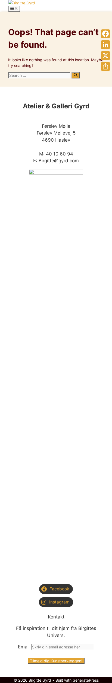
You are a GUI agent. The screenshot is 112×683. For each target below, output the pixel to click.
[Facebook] (105, 33)
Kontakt (56, 617)
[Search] (75, 75)
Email (24, 647)
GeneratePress (86, 680)
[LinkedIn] (105, 44)
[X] (105, 55)
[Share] (105, 66)
